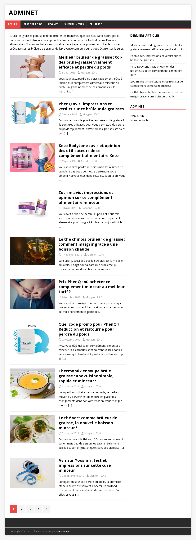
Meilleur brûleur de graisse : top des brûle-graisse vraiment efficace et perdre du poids (90, 62)
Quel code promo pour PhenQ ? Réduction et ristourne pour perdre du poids (89, 329)
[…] (71, 91)
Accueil (13, 24)
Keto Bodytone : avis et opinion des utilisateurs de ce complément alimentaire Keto (89, 150)
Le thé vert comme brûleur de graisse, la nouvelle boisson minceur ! (88, 422)
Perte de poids (33, 24)
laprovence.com (69, 48)
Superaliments (74, 24)
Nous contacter (140, 120)
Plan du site (137, 116)
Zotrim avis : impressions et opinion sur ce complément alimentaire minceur (86, 197)
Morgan (85, 72)
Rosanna (87, 208)
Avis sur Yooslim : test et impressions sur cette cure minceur (85, 465)
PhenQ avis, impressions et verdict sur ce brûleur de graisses (91, 106)
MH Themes (62, 531)
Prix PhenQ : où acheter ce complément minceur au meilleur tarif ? (92, 286)
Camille (85, 161)
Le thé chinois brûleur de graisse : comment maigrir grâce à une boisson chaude (92, 244)
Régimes (53, 24)
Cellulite (96, 24)
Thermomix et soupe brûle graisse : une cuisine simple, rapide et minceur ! (86, 375)
